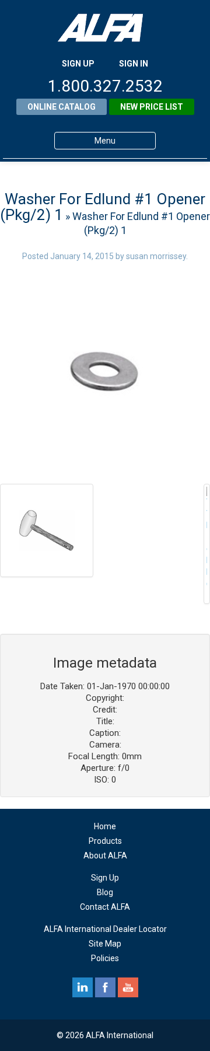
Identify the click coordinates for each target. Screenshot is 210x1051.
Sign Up (105, 877)
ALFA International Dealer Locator (105, 929)
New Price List (151, 106)
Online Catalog (61, 106)
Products (105, 841)
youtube (128, 987)
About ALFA (105, 855)
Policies (105, 958)
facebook (105, 987)
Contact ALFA (105, 907)
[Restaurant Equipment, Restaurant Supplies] (105, 28)
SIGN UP (78, 63)
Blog (105, 892)
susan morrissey (156, 256)
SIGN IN (133, 63)
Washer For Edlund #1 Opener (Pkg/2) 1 (102, 207)
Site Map (105, 943)
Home (105, 826)
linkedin (82, 987)
